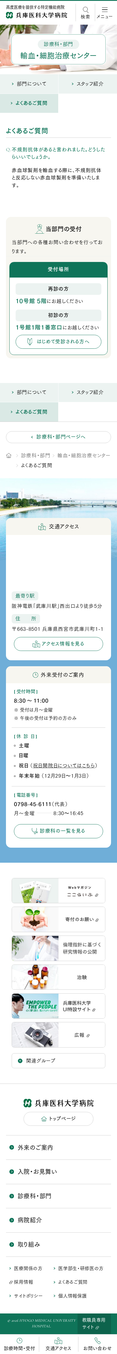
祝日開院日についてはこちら (64, 765)
